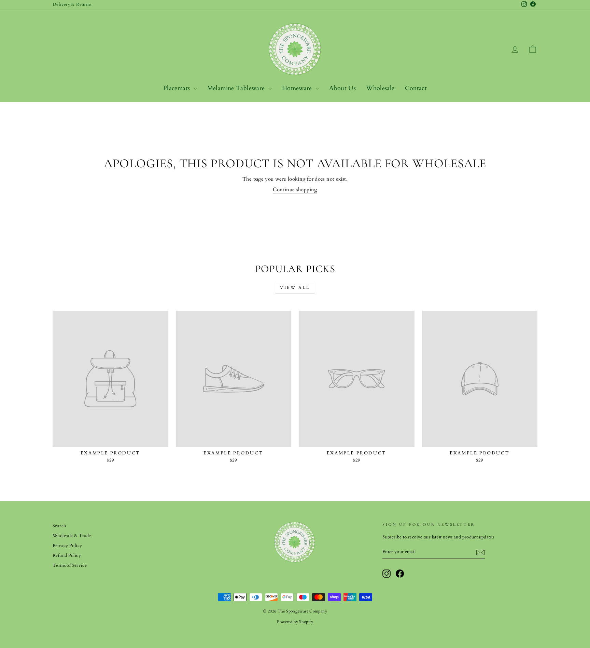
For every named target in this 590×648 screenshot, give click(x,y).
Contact (416, 88)
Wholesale (380, 88)
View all (295, 287)
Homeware (298, 88)
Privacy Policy (67, 546)
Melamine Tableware (237, 88)
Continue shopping (295, 189)
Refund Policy (67, 555)
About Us (342, 88)
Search (59, 526)
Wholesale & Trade (72, 536)
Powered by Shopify (295, 621)
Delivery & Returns (72, 4)
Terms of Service (70, 565)
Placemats (177, 88)
